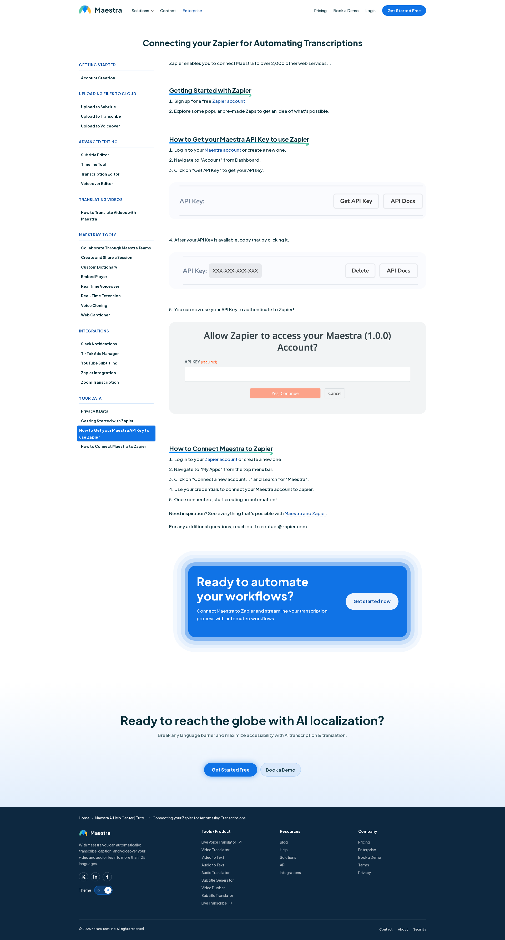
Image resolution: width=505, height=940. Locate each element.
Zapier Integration (98, 372)
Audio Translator (215, 872)
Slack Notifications (99, 343)
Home (84, 817)
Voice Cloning (94, 305)
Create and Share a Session (106, 257)
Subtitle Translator (217, 895)
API (282, 864)
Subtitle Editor (95, 154)
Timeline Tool (93, 164)
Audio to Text (212, 864)
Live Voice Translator (218, 842)
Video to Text (212, 857)
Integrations (290, 872)
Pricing (320, 10)
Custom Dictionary (99, 267)
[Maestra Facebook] (107, 876)
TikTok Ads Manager (100, 353)
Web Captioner (95, 314)
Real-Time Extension (101, 295)
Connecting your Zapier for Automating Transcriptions (199, 817)
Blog (284, 842)
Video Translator (215, 849)
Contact (168, 10)
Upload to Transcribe (101, 116)
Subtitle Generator (217, 880)
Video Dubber (213, 887)
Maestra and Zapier (305, 513)
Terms (363, 864)
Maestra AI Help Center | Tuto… (121, 817)
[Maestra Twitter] (83, 876)
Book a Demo (346, 10)
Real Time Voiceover (100, 286)
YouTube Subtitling (99, 363)
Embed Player (94, 276)
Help (284, 849)
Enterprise (192, 10)
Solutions (140, 10)
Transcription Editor (100, 174)
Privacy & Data (94, 411)
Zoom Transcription (100, 382)
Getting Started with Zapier (107, 420)
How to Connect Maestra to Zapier (113, 446)
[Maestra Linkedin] (95, 876)
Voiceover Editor (97, 183)
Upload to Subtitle (98, 106)
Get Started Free (404, 10)
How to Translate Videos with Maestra (108, 215)
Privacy (364, 872)
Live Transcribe (214, 903)
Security (419, 929)
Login (370, 10)
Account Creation (98, 77)
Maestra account (223, 150)
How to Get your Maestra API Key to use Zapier (114, 433)
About (403, 929)
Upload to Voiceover (100, 126)
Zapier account (228, 101)
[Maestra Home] (100, 10)
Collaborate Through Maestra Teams (116, 247)
